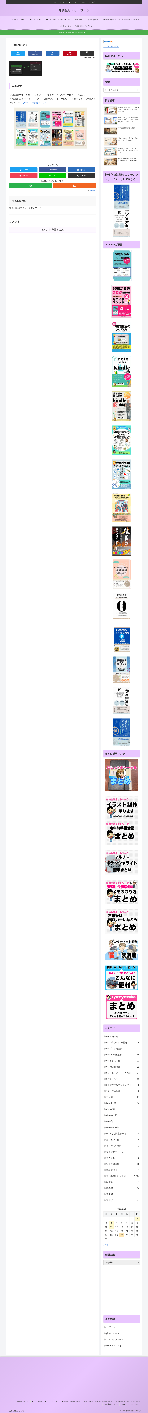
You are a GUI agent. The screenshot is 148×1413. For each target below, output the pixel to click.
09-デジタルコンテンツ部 (122, 1085)
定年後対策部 (122, 1164)
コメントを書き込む (53, 229)
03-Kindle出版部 (122, 1054)
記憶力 (122, 1182)
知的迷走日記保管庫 (122, 1176)
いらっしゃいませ (23, 1401)
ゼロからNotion (122, 1146)
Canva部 (122, 1109)
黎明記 (122, 1200)
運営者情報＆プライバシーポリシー (128, 1401)
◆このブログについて (52, 1401)
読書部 (122, 1188)
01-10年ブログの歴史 (122, 1042)
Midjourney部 (122, 1127)
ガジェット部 (122, 1139)
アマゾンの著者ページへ (35, 103)
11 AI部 (122, 1097)
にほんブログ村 (111, 46)
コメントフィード (115, 1339)
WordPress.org (113, 1345)
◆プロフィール (37, 1401)
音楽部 (122, 1194)
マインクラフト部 (122, 1152)
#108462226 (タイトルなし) (130, 1404)
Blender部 (122, 1103)
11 (111, 1227)
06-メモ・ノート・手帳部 (122, 1073)
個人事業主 (122, 1158)
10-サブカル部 (122, 1091)
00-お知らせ (122, 1036)
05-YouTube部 (122, 1067)
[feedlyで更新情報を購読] (30, 185)
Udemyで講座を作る (122, 1133)
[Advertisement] (25, 250)
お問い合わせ (88, 1401)
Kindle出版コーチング (111, 1404)
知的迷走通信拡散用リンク (104, 1401)
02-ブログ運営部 (122, 1048)
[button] (87, 53)
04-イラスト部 (122, 1061)
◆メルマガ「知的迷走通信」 (72, 1401)
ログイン (110, 1327)
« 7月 (106, 1245)
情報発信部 (122, 1170)
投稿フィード (112, 1333)
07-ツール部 (122, 1079)
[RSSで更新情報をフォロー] (74, 185)
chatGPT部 (122, 1115)
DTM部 (122, 1121)
